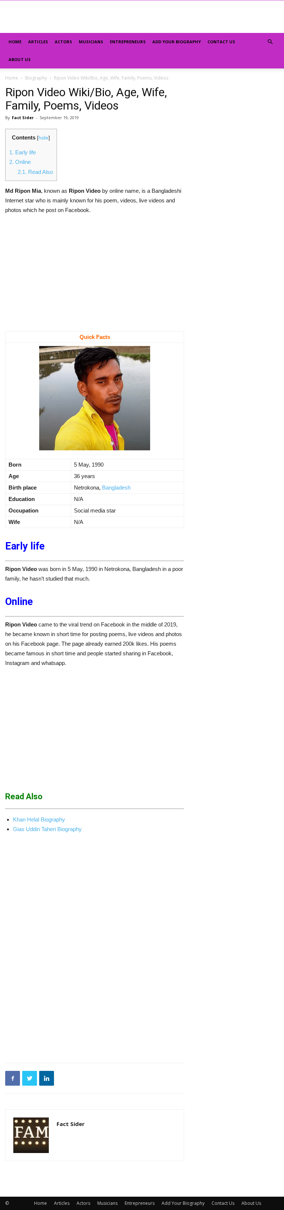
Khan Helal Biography (39, 819)
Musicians (91, 41)
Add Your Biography (176, 41)
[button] (270, 42)
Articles (38, 41)
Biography (36, 78)
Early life (22, 152)
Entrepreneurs (128, 41)
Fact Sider (23, 117)
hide (43, 138)
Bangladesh (116, 487)
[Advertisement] (94, 276)
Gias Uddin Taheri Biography (47, 829)
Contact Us (221, 41)
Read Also (35, 172)
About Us (20, 59)
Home (15, 41)
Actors (63, 41)
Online (20, 162)
